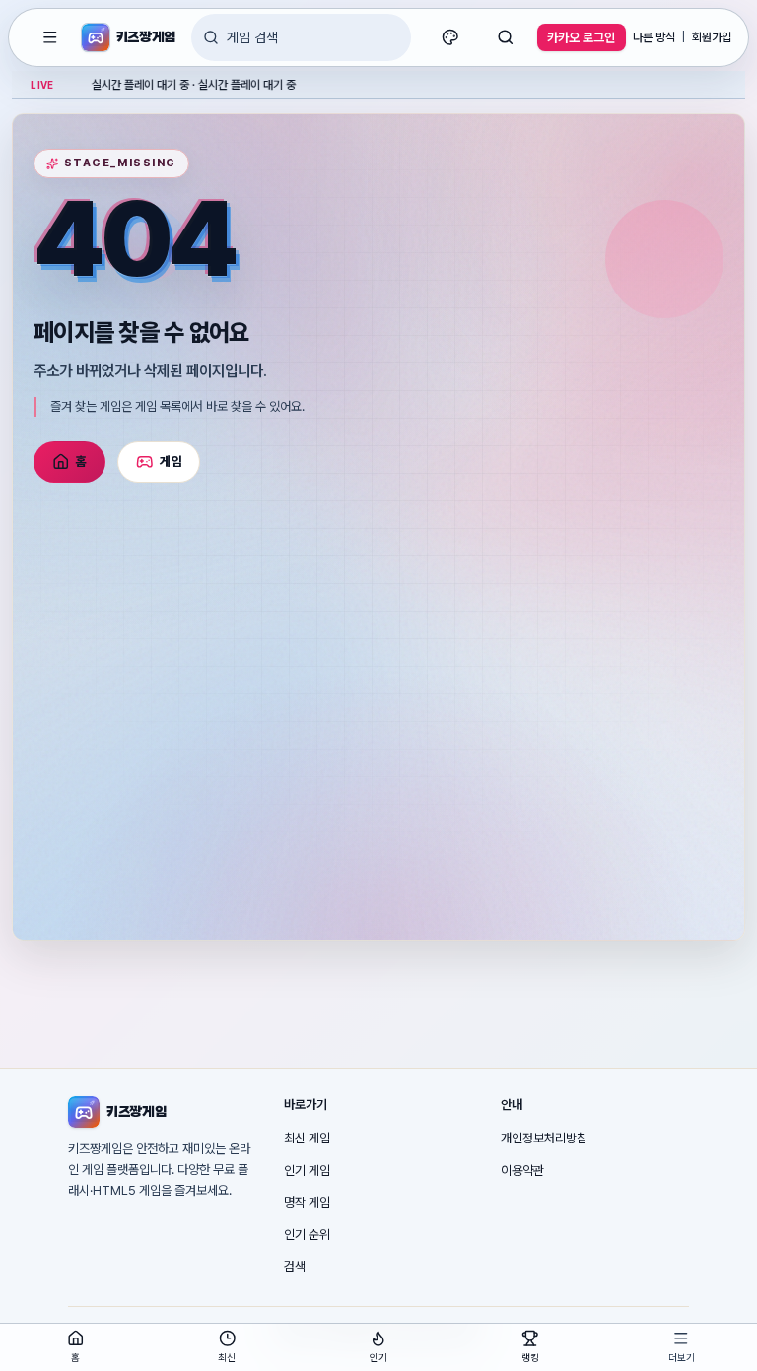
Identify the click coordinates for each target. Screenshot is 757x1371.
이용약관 (522, 1170)
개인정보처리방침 (544, 1138)
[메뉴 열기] (50, 37)
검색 (295, 1266)
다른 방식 (654, 37)
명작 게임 (307, 1202)
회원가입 (711, 37)
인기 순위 (307, 1234)
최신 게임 (307, 1138)
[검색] (505, 37)
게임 (171, 461)
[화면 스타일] (450, 37)
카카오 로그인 (581, 38)
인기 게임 (307, 1170)
